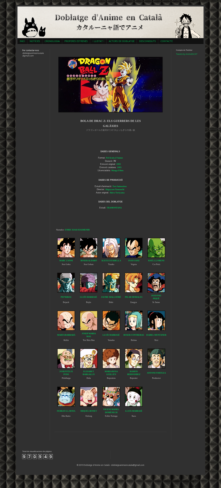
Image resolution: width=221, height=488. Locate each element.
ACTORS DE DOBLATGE (121, 41)
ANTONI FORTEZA (156, 373)
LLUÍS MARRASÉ (88, 297)
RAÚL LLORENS (156, 260)
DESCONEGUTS (147, 41)
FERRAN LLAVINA (66, 411)
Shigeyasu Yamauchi (114, 189)
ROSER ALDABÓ (89, 260)
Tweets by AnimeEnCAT (186, 54)
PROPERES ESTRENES (76, 41)
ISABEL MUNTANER (156, 335)
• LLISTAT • (98, 41)
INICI (22, 41)
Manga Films (117, 170)
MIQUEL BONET (88, 411)
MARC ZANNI (66, 260)
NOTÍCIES (35, 41)
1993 (118, 164)
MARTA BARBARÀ (66, 335)
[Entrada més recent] (55, 437)
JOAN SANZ (134, 260)
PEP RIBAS (66, 297)
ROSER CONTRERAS (133, 335)
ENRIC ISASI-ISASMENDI (77, 230)
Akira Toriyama (117, 192)
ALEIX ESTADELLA (111, 260)
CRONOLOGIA (52, 41)
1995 (119, 167)
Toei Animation (119, 186)
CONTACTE (166, 41)
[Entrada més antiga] (165, 437)
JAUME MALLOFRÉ (111, 297)
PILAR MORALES (133, 297)
